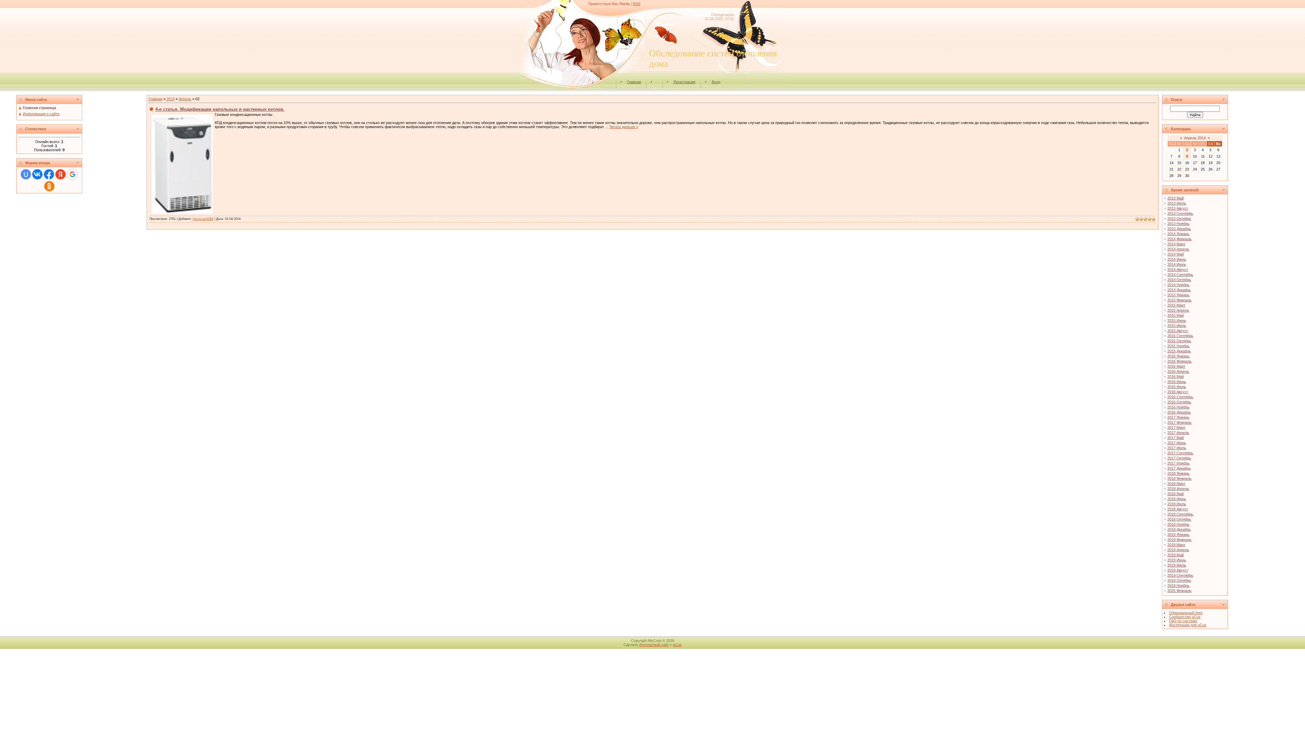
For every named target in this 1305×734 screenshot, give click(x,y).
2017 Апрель (1178, 433)
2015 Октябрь (1179, 341)
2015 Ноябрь (1178, 346)
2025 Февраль (1179, 591)
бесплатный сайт (654, 645)
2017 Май (1175, 438)
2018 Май (1175, 494)
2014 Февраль (1179, 239)
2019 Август (1177, 570)
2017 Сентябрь (1180, 453)
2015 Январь (1178, 295)
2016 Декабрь (1179, 412)
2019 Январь (1178, 534)
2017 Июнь (1176, 443)
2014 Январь (1178, 234)
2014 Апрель (1178, 249)
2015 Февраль (1179, 300)
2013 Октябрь (1179, 218)
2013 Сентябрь (1180, 213)
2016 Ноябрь (1178, 407)
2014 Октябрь (1179, 280)
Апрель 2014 (1195, 138)
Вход (716, 82)
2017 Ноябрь (1178, 463)
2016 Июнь (1176, 382)
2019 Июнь (1176, 560)
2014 (171, 99)
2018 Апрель (1178, 489)
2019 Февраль (1179, 540)
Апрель (185, 99)
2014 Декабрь (1179, 290)
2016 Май (1175, 376)
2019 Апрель (1178, 550)
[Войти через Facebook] (49, 174)
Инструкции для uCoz (1187, 625)
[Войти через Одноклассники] (49, 186)
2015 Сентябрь (1180, 336)
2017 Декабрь (1179, 468)
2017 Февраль (1179, 422)
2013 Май (1175, 198)
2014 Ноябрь (1178, 285)
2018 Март (1176, 484)
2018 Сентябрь (1180, 514)
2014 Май (1175, 254)
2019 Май (1175, 555)
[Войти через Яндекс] (60, 174)
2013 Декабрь (1179, 229)
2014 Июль (1176, 264)
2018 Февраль (1179, 478)
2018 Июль (1176, 504)
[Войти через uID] (26, 174)
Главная (634, 82)
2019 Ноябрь (1178, 585)
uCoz (677, 645)
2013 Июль (1176, 203)
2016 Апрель (1178, 371)
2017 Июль (1176, 448)
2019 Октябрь (1179, 580)
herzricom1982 (203, 219)
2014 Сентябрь (1180, 275)
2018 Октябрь (1179, 519)
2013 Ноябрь (1178, 224)
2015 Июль (1176, 326)
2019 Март (1176, 545)
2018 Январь (1178, 473)
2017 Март (1176, 427)
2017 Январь (1178, 417)
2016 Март (1176, 366)
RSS (636, 4)
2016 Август (1177, 392)
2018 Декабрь (1179, 529)
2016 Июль (1176, 387)
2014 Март (1176, 244)
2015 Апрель (1178, 310)
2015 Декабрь (1179, 351)
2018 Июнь (1176, 499)
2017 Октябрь (1179, 458)
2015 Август (1177, 331)
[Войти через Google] (72, 174)
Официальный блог (1186, 613)
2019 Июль (1176, 565)
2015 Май (1175, 315)
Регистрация (684, 82)
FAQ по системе (1183, 621)
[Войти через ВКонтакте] (37, 174)
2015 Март (1176, 305)
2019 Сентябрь (1180, 575)
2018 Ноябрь (1178, 524)
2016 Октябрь (1179, 402)
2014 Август (1177, 269)
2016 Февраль (1179, 361)
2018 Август (1177, 509)
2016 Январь (1178, 356)
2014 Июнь (1176, 259)
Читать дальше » (623, 127)
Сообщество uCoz (1185, 617)
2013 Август (1177, 208)
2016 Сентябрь (1180, 397)
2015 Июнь (1176, 320)
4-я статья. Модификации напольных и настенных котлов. (219, 109)
